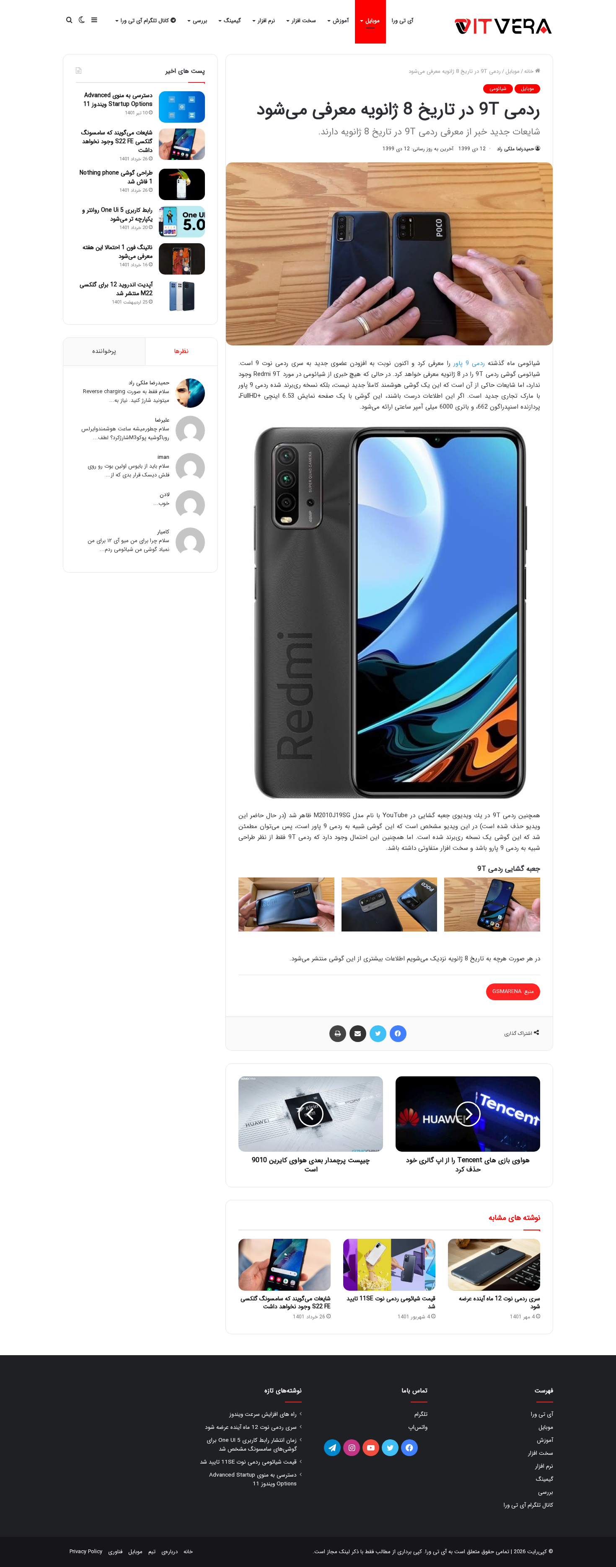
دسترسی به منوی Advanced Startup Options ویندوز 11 (118, 100)
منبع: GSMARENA (513, 991)
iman (163, 457)
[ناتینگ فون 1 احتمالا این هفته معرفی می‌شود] (182, 259)
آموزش (341, 20)
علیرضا (162, 420)
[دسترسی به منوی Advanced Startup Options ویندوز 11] (182, 107)
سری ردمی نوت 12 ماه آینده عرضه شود (499, 1302)
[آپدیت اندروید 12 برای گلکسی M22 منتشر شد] (182, 296)
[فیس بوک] (398, 1033)
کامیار (163, 531)
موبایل (372, 20)
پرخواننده (104, 351)
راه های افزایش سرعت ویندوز (263, 1414)
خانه (529, 71)
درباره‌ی (169, 1551)
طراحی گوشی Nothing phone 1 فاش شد (116, 177)
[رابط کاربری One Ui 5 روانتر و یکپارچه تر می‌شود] (182, 221)
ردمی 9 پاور (469, 363)
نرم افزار (266, 20)
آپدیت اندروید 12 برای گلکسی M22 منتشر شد (116, 289)
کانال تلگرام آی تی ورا (146, 20)
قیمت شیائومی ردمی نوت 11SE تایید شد (391, 1302)
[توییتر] (378, 1033)
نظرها (181, 351)
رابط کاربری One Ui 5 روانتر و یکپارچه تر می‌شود (117, 215)
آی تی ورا (402, 20)
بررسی (200, 20)
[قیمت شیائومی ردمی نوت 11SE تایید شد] (389, 1265)
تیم (151, 1551)
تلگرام (420, 1414)
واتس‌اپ (417, 1427)
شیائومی (498, 89)
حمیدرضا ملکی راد (515, 149)
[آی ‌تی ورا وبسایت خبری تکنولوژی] (504, 27)
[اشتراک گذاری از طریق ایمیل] (357, 1033)
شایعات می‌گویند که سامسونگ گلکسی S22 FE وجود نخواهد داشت (286, 1302)
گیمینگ (232, 20)
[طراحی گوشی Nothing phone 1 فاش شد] (182, 184)
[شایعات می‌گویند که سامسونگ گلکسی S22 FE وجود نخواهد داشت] (284, 1265)
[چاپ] (337, 1033)
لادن (164, 494)
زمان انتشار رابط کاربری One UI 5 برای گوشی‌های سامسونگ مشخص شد (252, 1445)
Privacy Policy (86, 1551)
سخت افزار (304, 20)
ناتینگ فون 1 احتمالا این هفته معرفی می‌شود (118, 252)
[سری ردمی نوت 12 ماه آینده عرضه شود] (494, 1265)
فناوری (115, 1551)
